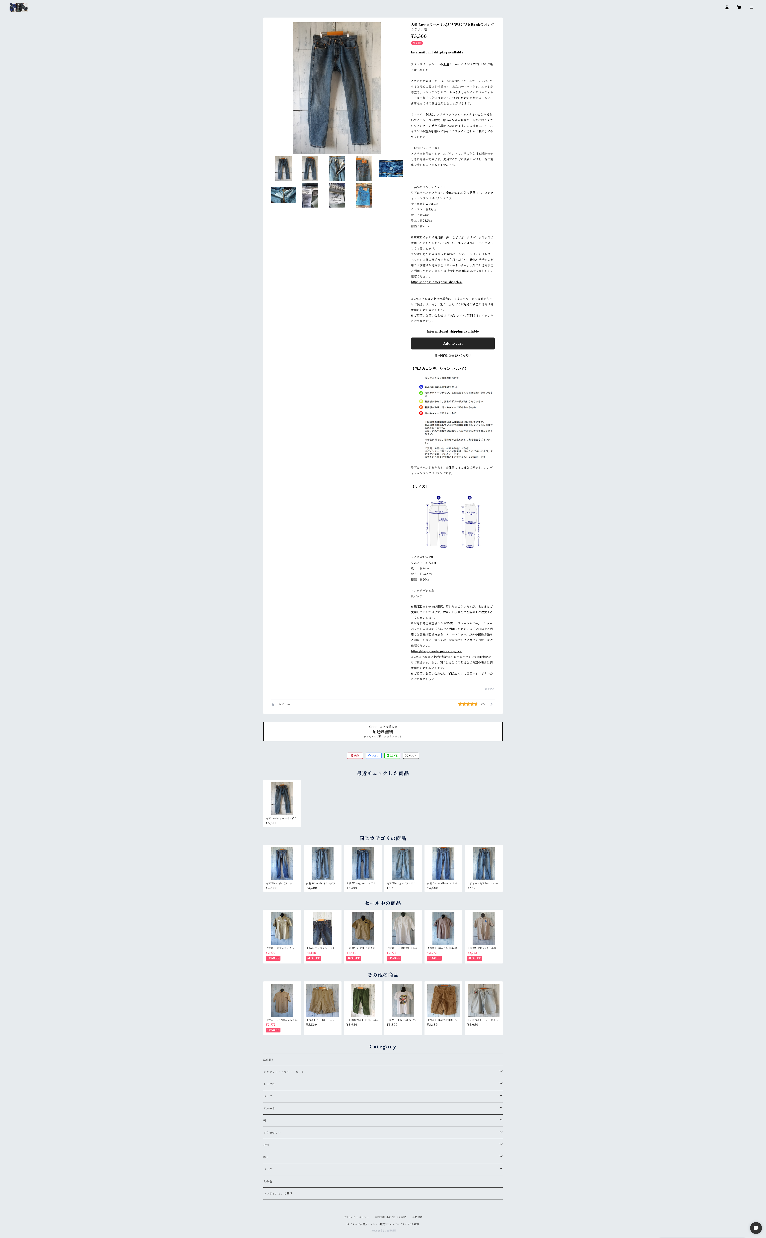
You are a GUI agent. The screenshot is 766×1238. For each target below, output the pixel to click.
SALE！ (268, 1060)
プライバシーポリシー (356, 1217)
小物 (266, 1145)
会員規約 (417, 1217)
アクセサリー (272, 1133)
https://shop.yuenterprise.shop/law (436, 282)
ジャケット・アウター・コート (283, 1072)
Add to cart (453, 343)
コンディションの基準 (278, 1193)
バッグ (267, 1169)
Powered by (378, 1230)
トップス (269, 1084)
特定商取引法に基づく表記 (390, 1217)
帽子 (266, 1157)
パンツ (267, 1096)
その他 (267, 1181)
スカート (269, 1108)
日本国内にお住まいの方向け (453, 355)
